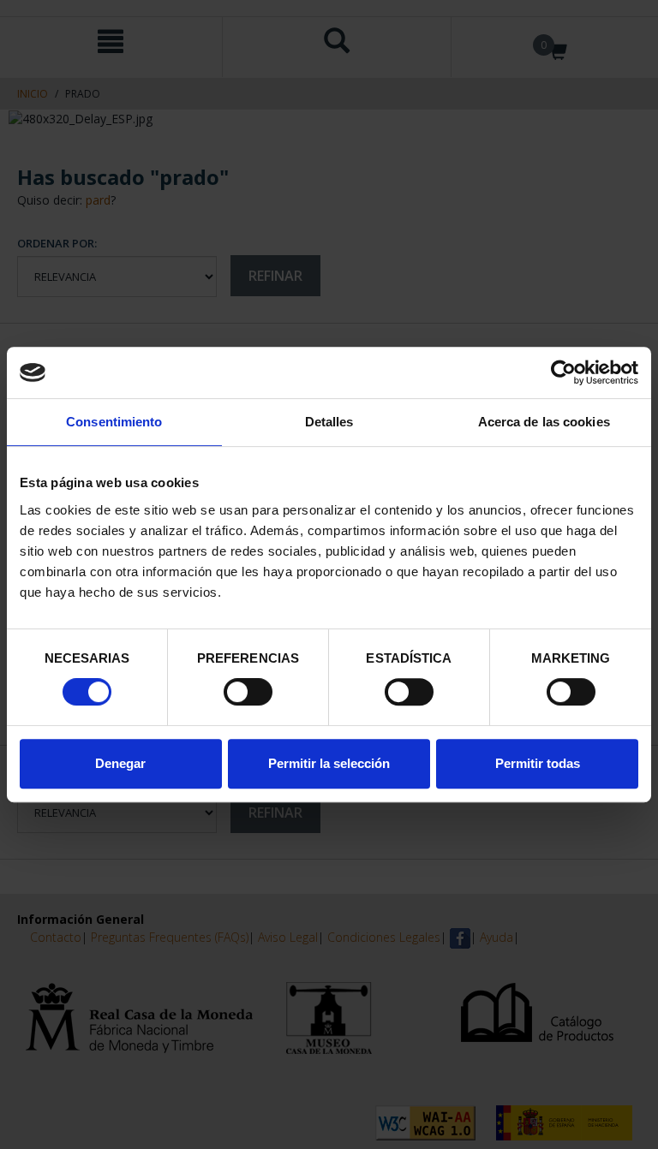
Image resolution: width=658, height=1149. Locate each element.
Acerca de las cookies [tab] (544, 421)
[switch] (248, 691)
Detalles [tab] (329, 421)
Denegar (120, 763)
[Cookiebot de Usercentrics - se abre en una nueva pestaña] (563, 372)
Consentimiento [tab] (114, 421)
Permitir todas (537, 763)
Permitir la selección (329, 763)
